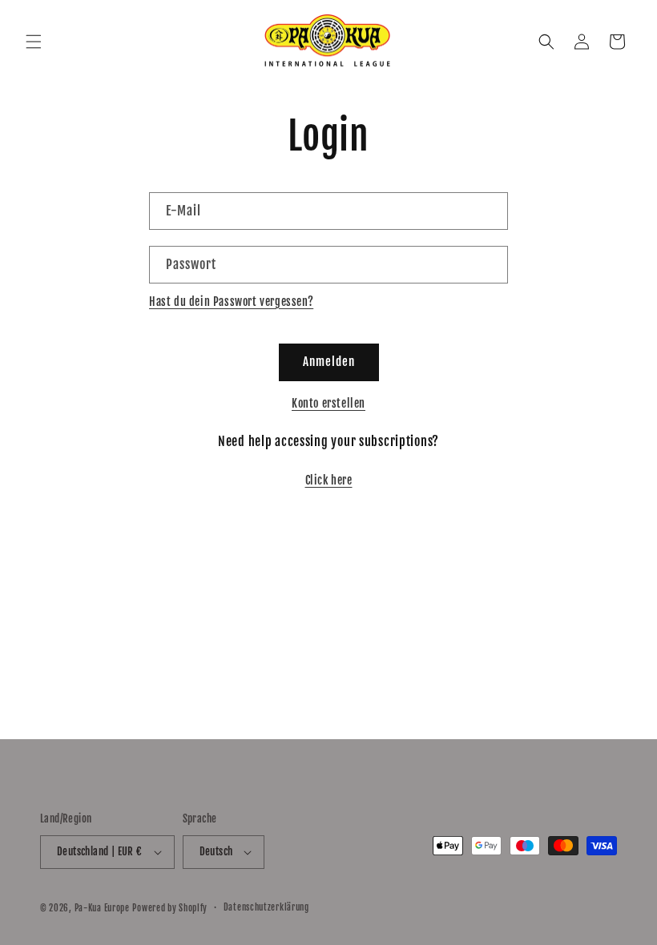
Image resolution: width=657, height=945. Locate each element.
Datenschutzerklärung (266, 907)
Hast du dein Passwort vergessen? (231, 301)
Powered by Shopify (170, 908)
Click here (329, 480)
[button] (33, 41)
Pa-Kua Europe (102, 908)
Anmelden (329, 361)
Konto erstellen (328, 403)
